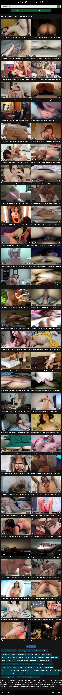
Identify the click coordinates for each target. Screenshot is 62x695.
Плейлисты (21, 10)
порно (31, 2)
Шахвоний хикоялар (43, 657)
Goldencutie (10, 660)
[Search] (58, 6)
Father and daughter (27, 677)
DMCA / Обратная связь (54, 692)
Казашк (28, 657)
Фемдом (37, 677)
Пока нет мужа (6, 674)
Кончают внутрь (6, 677)
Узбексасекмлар (6, 667)
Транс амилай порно (24, 664)
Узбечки (14, 674)
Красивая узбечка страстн (26, 651)
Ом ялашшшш (44, 670)
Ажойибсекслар (17, 667)
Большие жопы (15, 670)
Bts (14, 677)
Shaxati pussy (5, 670)
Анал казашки (25, 670)
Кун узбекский (35, 670)
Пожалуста (33, 660)
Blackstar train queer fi (52, 674)
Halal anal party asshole (21, 660)
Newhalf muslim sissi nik (8, 654)
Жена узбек (54, 657)
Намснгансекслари (29, 667)
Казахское (53, 670)
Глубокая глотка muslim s (32, 674)
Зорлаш (15, 657)
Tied (43, 674)
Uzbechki (37, 654)
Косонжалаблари (48, 667)
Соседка (21, 674)
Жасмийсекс (49, 664)
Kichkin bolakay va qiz (37, 664)
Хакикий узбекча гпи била (9, 664)
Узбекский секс (5, 692)
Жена (59, 670)
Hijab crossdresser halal (44, 660)
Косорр (39, 667)
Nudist (18, 677)
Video (3, 660)
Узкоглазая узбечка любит (9, 651)
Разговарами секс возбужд (25, 654)
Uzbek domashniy (46, 654)
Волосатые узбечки (41, 651)
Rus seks (21, 657)
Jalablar (34, 657)
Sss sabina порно (6, 657)
